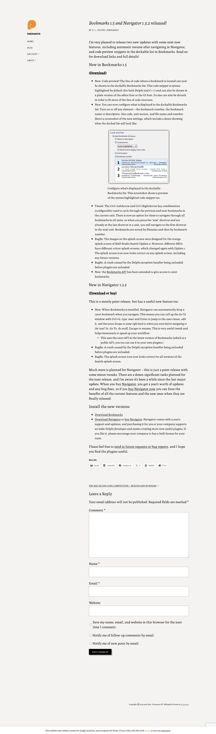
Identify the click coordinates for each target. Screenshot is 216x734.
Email (94, 583)
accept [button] (147, 730)
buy (112, 292)
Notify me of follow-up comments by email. (123, 634)
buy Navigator (133, 419)
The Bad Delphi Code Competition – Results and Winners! (123, 485)
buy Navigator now (141, 388)
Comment (97, 509)
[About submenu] (35, 60)
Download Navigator (108, 419)
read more (165, 730)
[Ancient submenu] (38, 54)
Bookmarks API (117, 271)
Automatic (185, 704)
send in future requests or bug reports (141, 446)
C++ (94, 29)
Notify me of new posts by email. (116, 643)
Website (94, 602)
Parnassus (33, 33)
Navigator (129, 383)
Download (97, 72)
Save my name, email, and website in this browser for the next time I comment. (137, 624)
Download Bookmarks (109, 414)
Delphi (101, 29)
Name (94, 563)
